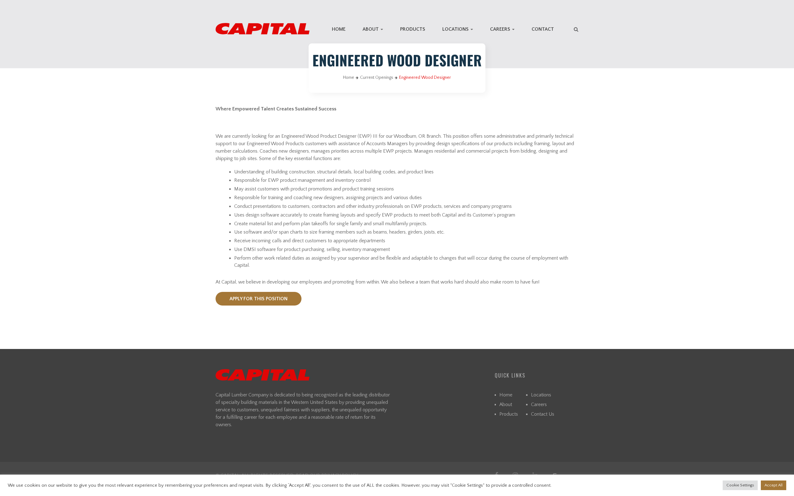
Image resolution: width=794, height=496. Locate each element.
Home (339, 29)
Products (412, 29)
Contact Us (542, 414)
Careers (500, 29)
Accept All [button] (774, 485)
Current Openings (376, 77)
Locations (456, 29)
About (371, 29)
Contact (543, 29)
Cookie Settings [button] (740, 485)
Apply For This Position (259, 299)
